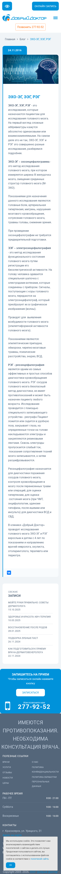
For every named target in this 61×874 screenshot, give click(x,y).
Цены (6, 783)
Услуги (7, 767)
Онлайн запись (45, 6)
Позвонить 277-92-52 (30, 27)
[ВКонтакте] (9, 573)
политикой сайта (39, 859)
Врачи (6, 762)
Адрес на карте (12, 835)
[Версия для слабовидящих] (7, 6)
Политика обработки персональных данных (44, 781)
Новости (8, 777)
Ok (10, 865)
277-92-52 (34, 707)
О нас (35, 762)
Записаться (30, 692)
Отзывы (7, 772)
